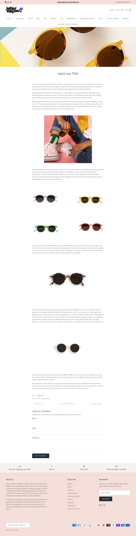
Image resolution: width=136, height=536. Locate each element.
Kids (45, 18)
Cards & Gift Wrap (112, 18)
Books (101, 18)
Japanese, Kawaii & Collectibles (68, 24)
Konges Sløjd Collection (87, 18)
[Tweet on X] (37, 395)
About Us (71, 502)
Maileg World (71, 18)
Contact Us (71, 506)
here (97, 375)
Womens (53, 18)
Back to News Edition (68, 404)
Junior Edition (14, 530)
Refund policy (72, 493)
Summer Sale (20, 18)
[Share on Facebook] (39, 395)
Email (34, 428)
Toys (61, 18)
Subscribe (106, 499)
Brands (30, 18)
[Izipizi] (45, 212)
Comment (35, 438)
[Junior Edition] (14, 10)
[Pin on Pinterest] (42, 395)
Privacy (70, 499)
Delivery (70, 490)
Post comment (41, 456)
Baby (38, 18)
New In (9, 18)
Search (70, 484)
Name (34, 418)
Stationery (125, 18)
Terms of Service (74, 496)
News (69, 487)
